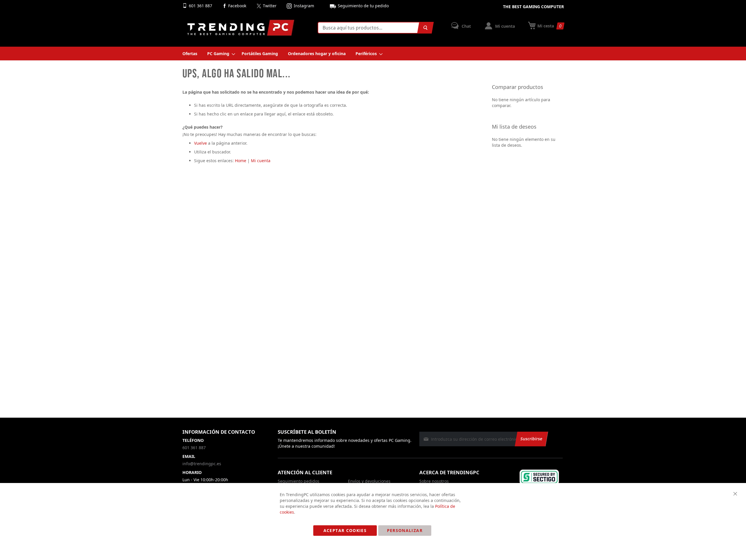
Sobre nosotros (434, 481)
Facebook (237, 5)
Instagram (304, 5)
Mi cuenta (504, 26)
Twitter (270, 5)
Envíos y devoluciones (369, 481)
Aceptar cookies (345, 530)
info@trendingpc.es (201, 463)
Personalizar (405, 530)
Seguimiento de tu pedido (363, 5)
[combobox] (374, 28)
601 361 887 (201, 5)
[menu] (373, 53)
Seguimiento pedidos (298, 481)
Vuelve (200, 143)
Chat (465, 26)
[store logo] (240, 28)
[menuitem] (190, 53)
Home (240, 160)
